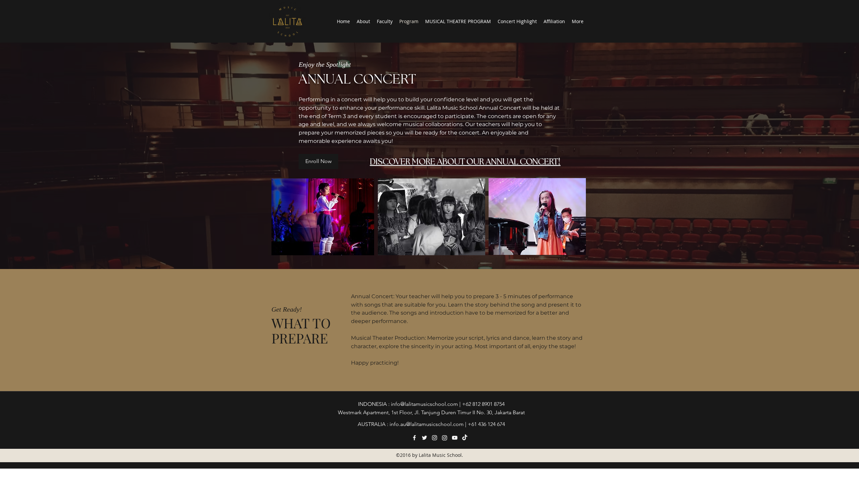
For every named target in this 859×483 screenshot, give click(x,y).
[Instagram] (434, 437)
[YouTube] (454, 437)
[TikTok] (464, 437)
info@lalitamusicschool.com (424, 404)
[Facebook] (414, 437)
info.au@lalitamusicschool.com (427, 424)
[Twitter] (424, 437)
